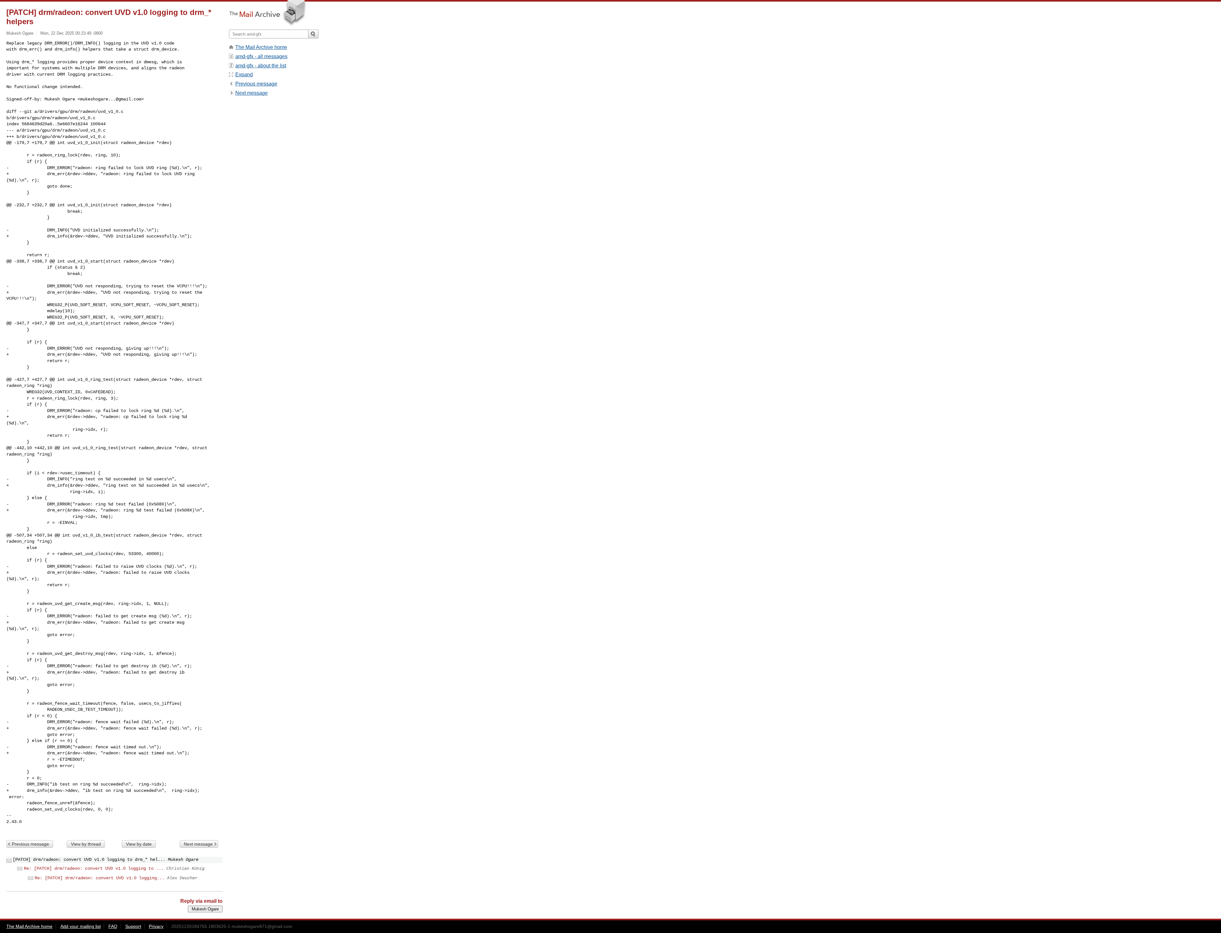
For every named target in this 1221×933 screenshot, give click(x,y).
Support (133, 926)
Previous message (30, 844)
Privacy (156, 926)
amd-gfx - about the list (260, 65)
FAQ (112, 926)
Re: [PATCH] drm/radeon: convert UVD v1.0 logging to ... (94, 868)
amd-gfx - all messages (261, 56)
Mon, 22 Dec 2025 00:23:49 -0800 (71, 33)
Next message (198, 844)
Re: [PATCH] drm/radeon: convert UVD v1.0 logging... (99, 878)
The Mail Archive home (261, 47)
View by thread (86, 844)
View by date (139, 844)
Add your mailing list (80, 926)
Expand (244, 74)
